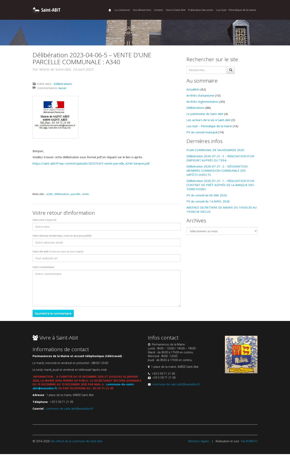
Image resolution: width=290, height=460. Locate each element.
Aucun (62, 88)
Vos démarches (142, 10)
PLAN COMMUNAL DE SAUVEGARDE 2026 (215, 150)
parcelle (75, 194)
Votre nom (44, 220)
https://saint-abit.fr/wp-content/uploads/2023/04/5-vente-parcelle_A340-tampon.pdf (91, 163)
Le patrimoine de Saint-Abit (204, 114)
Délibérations (63, 84)
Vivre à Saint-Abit (175, 10)
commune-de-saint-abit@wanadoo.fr (69, 408)
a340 (49, 194)
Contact (158, 10)
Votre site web (58, 251)
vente (85, 194)
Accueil (109, 10)
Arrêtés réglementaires (202, 101)
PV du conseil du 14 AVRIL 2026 (208, 201)
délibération (61, 194)
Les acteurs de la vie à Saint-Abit (208, 120)
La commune (122, 10)
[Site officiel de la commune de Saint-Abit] (46, 9)
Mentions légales (199, 441)
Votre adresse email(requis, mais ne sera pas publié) (62, 235)
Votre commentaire (43, 267)
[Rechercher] (231, 70)
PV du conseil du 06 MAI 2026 (206, 195)
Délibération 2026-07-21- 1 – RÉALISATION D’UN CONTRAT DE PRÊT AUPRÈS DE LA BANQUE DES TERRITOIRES (220, 185)
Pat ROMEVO (249, 441)
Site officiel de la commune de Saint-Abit (76, 441)
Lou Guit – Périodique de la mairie (236, 10)
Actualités (193, 89)
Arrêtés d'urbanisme (200, 95)
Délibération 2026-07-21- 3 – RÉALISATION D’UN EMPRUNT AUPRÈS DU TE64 (220, 158)
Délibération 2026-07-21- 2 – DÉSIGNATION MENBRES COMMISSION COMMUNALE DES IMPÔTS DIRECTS (216, 170)
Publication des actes (200, 10)
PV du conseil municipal (201, 132)
